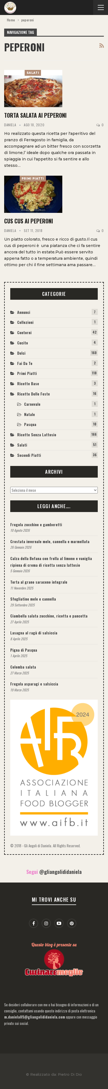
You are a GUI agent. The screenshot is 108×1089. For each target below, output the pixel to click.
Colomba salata (23, 667)
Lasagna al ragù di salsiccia (33, 633)
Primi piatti (33, 178)
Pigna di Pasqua (23, 650)
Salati (33, 73)
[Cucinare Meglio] (54, 958)
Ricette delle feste (33, 394)
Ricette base (28, 383)
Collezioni (25, 322)
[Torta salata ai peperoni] (33, 88)
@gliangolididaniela (60, 871)
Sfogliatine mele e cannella (33, 599)
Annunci (23, 312)
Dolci (21, 353)
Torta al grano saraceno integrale (38, 582)
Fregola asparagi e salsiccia (34, 684)
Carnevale (32, 404)
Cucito (22, 343)
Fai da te (24, 363)
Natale (29, 414)
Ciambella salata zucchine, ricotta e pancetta (49, 616)
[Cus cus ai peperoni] (33, 194)
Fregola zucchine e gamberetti (36, 524)
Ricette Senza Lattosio (36, 434)
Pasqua (30, 424)
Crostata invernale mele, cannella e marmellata (49, 541)
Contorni (24, 332)
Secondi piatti (29, 455)
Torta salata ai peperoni (35, 115)
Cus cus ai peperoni (28, 221)
